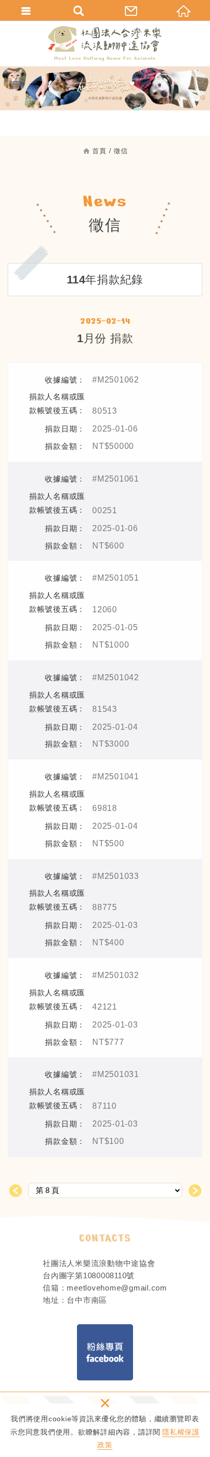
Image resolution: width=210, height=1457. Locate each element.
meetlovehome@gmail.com (117, 1287)
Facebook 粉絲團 (105, 1352)
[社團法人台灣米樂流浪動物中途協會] (105, 43)
